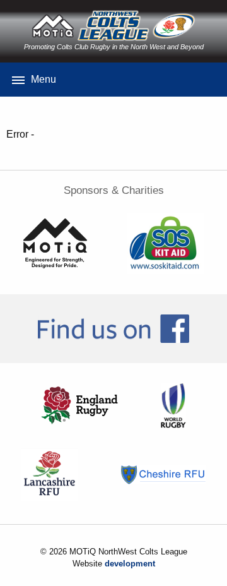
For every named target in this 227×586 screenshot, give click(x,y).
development (130, 563)
